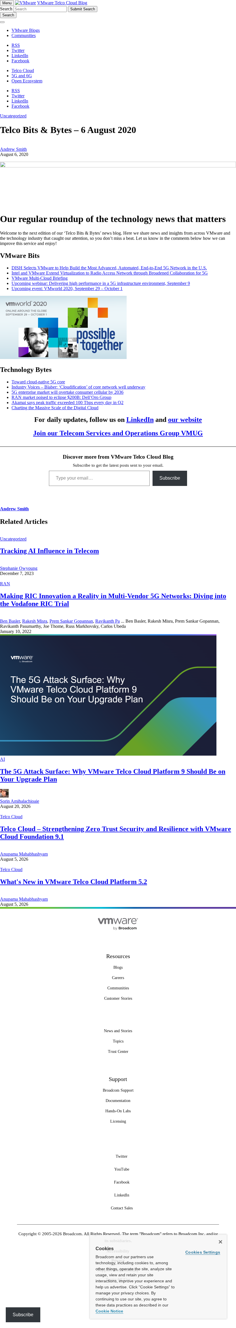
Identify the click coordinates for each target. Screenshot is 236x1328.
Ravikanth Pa (107, 621)
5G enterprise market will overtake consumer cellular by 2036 (67, 392)
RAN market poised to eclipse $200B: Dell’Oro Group (61, 397)
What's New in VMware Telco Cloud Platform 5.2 (73, 881)
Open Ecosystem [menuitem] (27, 80)
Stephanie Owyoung (18, 568)
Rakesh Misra (34, 621)
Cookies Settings (202, 1252)
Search (6, 8)
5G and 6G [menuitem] (22, 75)
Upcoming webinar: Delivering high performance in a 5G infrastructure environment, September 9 (101, 283)
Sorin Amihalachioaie (19, 801)
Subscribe (169, 478)
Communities (24, 35)
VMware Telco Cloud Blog (62, 2)
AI (2, 759)
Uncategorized (13, 115)
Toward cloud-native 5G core (38, 381)
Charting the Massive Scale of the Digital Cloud (55, 407)
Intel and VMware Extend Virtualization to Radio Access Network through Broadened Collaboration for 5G (110, 273)
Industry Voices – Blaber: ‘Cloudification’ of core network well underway (78, 387)
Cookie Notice (109, 1311)
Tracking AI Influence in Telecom (49, 551)
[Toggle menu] (2, 22)
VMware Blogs (26, 30)
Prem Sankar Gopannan (71, 621)
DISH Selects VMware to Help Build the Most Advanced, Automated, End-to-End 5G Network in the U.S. (109, 267)
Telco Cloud (11, 816)
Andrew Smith (13, 149)
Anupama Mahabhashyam (24, 854)
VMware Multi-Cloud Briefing (40, 278)
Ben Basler (10, 621)
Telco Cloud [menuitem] (23, 70)
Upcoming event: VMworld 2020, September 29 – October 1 (67, 288)
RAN (5, 583)
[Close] (220, 1242)
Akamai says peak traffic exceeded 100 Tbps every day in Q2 (67, 402)
